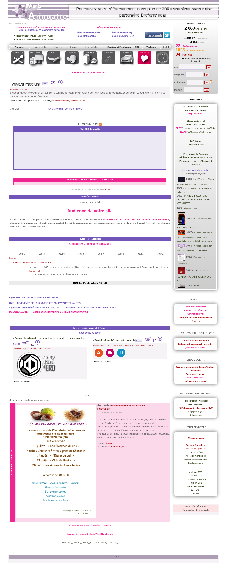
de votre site (195, 157)
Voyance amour (191, 208)
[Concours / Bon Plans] (108, 68)
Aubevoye (66, 542)
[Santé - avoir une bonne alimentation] (18, 68)
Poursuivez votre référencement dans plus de (144, 11)
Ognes (85, 542)
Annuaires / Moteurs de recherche (108, 345)
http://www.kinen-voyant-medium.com (68, 100)
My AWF (108, 189)
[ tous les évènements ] (102, 525)
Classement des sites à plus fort (198, 128)
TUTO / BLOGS (46, 349)
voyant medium (26, 83)
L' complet (195, 107)
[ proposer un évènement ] (79, 525)
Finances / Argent (20, 349)
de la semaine (196, 415)
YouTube (33, 349)
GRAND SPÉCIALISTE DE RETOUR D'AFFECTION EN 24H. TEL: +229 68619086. (194, 199)
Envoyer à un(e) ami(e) (196, 479)
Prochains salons (195, 463)
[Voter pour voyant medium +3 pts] (60, 84)
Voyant (196, 285)
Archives (196, 321)
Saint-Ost (112, 542)
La (196, 145)
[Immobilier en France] (90, 68)
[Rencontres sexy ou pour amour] (144, 68)
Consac (76, 542)
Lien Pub (195, 493)
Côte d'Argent (35, 39)
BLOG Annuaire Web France (198, 132)
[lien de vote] (34, 271)
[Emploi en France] (54, 68)
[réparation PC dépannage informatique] (36, 68)
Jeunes (149, 345)
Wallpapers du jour (196, 411)
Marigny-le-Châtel (98, 542)
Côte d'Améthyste (34, 36)
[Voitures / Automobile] (126, 68)
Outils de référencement (134, 345)
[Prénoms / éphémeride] (71, 68)
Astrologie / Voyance (18, 89)
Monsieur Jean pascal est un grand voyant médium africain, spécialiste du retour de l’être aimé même (194, 236)
